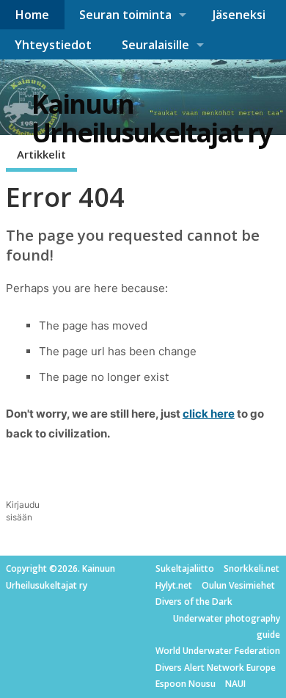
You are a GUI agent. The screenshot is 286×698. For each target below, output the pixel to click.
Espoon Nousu (185, 683)
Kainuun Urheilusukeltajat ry (151, 118)
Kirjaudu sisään (23, 511)
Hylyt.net (173, 585)
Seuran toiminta (125, 15)
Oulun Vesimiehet (238, 585)
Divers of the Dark (193, 601)
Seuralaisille (155, 45)
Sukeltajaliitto (184, 568)
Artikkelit (41, 154)
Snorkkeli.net (251, 568)
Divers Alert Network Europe (215, 667)
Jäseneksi (239, 15)
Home (32, 15)
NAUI (235, 683)
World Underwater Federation (217, 650)
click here (209, 414)
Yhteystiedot (53, 45)
